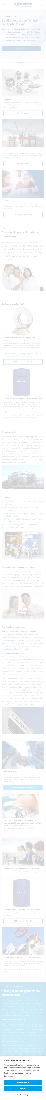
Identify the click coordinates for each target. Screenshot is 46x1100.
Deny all (23, 1088)
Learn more (8, 1076)
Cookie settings (23, 1094)
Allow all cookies (23, 1082)
